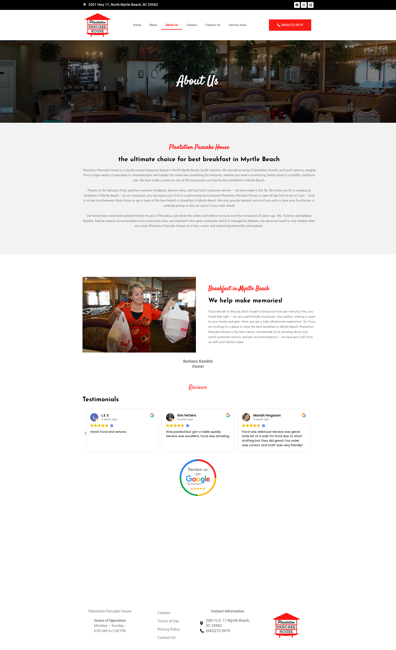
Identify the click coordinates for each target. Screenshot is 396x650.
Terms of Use (168, 621)
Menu (153, 25)
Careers (191, 25)
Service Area (237, 25)
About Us (171, 25)
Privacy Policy (168, 629)
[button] (86, 433)
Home (137, 25)
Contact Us (212, 25)
